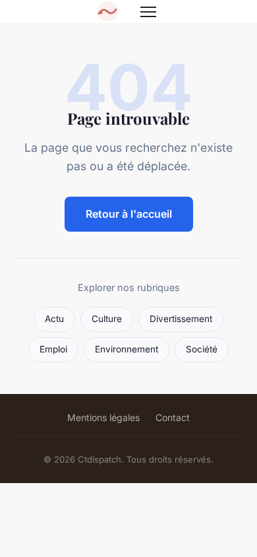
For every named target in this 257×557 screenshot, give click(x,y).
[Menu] (148, 11)
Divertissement (181, 318)
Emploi (53, 349)
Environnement (126, 349)
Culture (107, 318)
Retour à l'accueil (129, 213)
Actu (54, 318)
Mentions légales (103, 417)
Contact (173, 417)
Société (201, 349)
